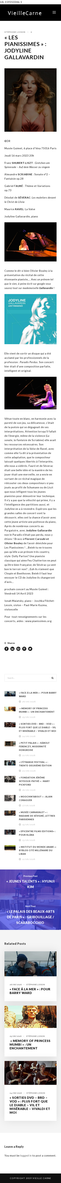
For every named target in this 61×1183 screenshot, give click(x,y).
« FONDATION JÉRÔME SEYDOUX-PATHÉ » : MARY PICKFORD (34, 781)
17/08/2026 (28, 805)
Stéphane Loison (14, 32)
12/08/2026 (28, 859)
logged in (26, 1155)
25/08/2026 (28, 717)
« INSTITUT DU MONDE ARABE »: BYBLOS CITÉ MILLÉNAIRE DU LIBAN (37, 850)
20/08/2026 (29, 771)
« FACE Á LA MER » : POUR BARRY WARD (30, 991)
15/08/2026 (28, 824)
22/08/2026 (28, 755)
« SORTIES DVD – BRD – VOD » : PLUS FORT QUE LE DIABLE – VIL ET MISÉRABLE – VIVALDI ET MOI (37, 727)
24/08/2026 (29, 736)
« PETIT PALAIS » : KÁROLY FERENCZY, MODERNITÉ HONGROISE (34, 746)
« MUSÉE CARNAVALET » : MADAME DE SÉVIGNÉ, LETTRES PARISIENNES (37, 816)
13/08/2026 (28, 840)
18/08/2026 (29, 790)
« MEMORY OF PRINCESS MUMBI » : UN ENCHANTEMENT (30, 1044)
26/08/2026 (29, 702)
